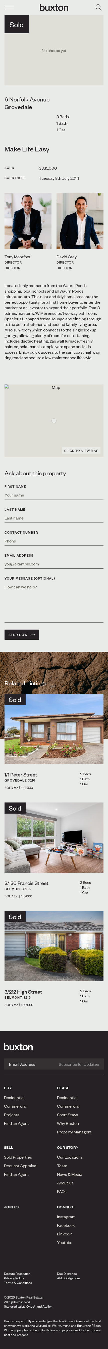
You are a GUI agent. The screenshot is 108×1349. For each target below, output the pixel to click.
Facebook (66, 1225)
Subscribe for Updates (79, 1064)
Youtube (64, 1242)
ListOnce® (28, 1306)
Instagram (66, 1216)
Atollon (47, 1306)
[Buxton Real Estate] (54, 1046)
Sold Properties (18, 1157)
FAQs (62, 1191)
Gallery (53, 1343)
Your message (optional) (30, 578)
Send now (18, 634)
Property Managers (74, 1131)
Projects (11, 1114)
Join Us (11, 1206)
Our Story (68, 1147)
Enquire (19, 1343)
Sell (9, 1147)
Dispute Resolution (17, 1273)
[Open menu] (9, 7)
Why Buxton (68, 1123)
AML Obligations (68, 1278)
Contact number (21, 532)
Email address (19, 555)
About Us (65, 1182)
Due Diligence (67, 1273)
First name (15, 486)
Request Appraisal (20, 1165)
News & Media (69, 1174)
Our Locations (70, 1157)
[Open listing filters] (98, 7)
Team (62, 1165)
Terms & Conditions (18, 1282)
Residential (14, 1097)
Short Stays (67, 1114)
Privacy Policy (14, 1278)
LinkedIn (65, 1233)
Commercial (15, 1106)
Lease (63, 1087)
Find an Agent (16, 1123)
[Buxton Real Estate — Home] (54, 7)
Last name (15, 509)
